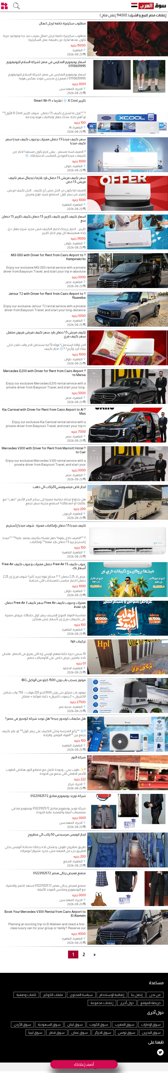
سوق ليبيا (35, 1032)
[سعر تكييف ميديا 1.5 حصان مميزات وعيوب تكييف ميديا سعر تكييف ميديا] (127, 171)
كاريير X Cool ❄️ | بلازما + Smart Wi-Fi (60, 100)
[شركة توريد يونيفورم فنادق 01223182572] (127, 827)
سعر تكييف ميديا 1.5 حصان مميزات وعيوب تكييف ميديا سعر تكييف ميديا (45, 141)
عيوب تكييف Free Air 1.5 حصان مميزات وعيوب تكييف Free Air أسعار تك (44, 566)
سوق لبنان (75, 1024)
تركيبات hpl (78, 641)
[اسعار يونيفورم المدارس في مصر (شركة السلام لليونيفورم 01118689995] (127, 94)
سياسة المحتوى (81, 995)
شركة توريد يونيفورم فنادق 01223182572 (58, 796)
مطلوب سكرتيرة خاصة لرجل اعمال (62, 23)
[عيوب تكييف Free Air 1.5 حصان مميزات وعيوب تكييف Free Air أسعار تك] (127, 596)
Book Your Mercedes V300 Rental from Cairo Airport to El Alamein (45, 913)
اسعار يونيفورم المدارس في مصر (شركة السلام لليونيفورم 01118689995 (46, 64)
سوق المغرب (124, 1024)
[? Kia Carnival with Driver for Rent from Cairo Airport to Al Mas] (127, 441)
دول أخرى (127, 1003)
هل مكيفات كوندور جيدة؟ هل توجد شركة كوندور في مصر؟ (45, 718)
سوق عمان (79, 1032)
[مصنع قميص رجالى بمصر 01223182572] (127, 905)
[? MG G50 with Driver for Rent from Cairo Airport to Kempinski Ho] (127, 287)
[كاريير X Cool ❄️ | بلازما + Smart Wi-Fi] (127, 132)
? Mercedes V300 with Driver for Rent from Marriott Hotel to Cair (44, 450)
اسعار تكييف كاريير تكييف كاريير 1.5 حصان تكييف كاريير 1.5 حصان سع (44, 218)
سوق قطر (57, 1032)
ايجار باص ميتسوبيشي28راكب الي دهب (59, 487)
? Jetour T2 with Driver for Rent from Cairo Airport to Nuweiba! (47, 295)
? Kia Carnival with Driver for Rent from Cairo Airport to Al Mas (44, 411)
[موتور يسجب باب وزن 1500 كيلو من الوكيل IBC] (127, 712)
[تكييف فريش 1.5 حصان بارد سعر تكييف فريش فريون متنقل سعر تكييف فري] (127, 364)
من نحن (155, 995)
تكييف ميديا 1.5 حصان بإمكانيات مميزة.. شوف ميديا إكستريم (46, 525)
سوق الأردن (22, 1024)
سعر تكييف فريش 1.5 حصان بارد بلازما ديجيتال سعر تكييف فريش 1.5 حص (47, 180)
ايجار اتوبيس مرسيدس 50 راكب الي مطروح (57, 834)
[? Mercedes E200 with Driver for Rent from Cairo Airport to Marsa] (127, 403)
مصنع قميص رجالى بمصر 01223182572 (59, 873)
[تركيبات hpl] (127, 673)
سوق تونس (126, 1032)
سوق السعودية (49, 1024)
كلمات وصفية (26, 995)
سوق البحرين (151, 1032)
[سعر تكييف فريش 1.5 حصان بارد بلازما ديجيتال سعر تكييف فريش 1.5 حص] (127, 209)
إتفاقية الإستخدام (112, 995)
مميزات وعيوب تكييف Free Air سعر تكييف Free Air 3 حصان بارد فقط (45, 604)
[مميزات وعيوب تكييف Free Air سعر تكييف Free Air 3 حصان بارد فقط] (127, 634)
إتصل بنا (137, 995)
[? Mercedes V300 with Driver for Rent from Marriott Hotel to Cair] (127, 480)
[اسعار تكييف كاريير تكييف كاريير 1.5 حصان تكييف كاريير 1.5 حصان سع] (127, 248)
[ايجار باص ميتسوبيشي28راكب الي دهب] (127, 518)
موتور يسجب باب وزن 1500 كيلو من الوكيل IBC (53, 680)
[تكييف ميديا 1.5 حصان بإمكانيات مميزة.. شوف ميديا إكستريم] (127, 557)
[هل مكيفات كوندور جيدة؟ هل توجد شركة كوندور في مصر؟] (127, 750)
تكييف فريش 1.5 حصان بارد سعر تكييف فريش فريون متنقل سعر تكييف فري (46, 334)
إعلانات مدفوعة (102, 1003)
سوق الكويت (98, 1024)
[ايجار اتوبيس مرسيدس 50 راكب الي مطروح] (127, 866)
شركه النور (78, 757)
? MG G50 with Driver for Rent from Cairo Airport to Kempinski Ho (48, 257)
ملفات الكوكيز (53, 995)
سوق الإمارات (151, 1024)
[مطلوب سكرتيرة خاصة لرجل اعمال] (127, 55)
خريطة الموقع (150, 1003)
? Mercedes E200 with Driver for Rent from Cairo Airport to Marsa (44, 373)
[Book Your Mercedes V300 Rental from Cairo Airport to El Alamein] (127, 943)
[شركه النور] (127, 789)
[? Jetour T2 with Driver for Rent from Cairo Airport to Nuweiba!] (127, 325)
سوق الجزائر (102, 1032)
